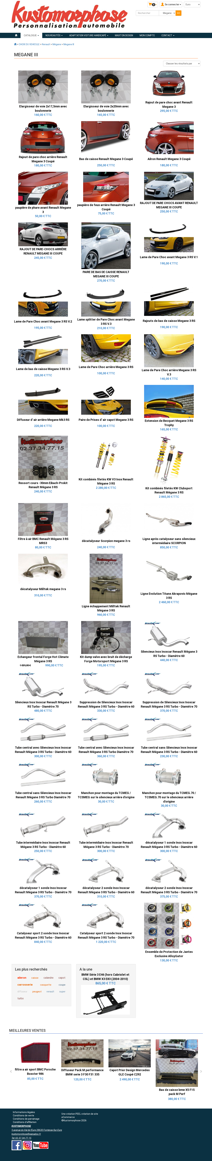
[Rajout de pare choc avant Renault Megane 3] (169, 84)
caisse (34, 977)
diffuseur (22, 991)
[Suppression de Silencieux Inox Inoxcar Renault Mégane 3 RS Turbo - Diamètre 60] (106, 685)
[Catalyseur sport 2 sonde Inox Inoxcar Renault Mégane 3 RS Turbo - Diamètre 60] (43, 916)
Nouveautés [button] (53, 35)
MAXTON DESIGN (124, 35)
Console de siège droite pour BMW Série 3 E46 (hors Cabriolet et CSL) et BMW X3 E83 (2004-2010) (105, 1013)
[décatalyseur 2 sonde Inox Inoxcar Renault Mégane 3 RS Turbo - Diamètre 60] (106, 871)
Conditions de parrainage (26, 1118)
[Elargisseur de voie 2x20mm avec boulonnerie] (106, 86)
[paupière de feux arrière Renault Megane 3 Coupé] (106, 186)
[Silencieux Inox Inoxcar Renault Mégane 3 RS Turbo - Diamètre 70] (43, 685)
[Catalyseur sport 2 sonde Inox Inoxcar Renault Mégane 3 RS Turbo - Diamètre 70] (106, 916)
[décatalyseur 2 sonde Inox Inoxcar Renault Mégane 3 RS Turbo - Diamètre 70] (169, 871)
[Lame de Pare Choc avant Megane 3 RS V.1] (169, 237)
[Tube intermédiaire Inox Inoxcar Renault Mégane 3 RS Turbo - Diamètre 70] (106, 825)
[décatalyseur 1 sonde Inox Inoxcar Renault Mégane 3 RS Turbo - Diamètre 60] (169, 825)
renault (50, 991)
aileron (21, 977)
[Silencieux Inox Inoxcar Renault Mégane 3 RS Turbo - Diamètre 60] (169, 634)
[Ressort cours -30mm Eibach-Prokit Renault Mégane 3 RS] (43, 457)
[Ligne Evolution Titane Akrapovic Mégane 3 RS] (169, 572)
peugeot (37, 991)
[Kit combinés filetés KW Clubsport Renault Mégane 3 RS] (169, 460)
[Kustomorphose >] (15, 44)
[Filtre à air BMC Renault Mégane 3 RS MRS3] (43, 519)
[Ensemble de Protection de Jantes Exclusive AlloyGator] (169, 925)
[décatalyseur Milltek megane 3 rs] (43, 568)
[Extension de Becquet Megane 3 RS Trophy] (169, 401)
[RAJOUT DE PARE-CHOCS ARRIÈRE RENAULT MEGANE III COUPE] (43, 234)
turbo (20, 998)
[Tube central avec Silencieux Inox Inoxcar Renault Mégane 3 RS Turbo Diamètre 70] (106, 730)
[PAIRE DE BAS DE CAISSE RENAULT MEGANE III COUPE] (106, 245)
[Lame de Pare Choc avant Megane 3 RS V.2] (43, 301)
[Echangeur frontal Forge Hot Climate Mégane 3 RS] (43, 637)
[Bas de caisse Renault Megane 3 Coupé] (106, 137)
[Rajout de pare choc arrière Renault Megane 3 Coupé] (43, 137)
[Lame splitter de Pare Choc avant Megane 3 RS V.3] (106, 301)
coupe (62, 984)
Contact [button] (167, 35)
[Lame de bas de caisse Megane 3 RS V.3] (43, 349)
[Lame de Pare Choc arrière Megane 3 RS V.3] (169, 350)
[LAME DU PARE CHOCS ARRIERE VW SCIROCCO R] (35, 1053)
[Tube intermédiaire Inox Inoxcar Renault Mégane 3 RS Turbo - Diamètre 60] (43, 825)
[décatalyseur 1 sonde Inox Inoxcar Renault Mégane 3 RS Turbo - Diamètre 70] (43, 871)
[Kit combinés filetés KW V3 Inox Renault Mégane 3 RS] (106, 455)
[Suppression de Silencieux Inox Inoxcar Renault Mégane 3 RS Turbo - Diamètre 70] (169, 685)
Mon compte (147, 35)
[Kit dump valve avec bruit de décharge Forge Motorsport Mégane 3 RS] (106, 637)
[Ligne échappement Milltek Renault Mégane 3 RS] (106, 578)
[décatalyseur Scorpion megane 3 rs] (106, 519)
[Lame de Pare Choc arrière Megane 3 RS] (106, 348)
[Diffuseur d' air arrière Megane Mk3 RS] (43, 399)
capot (61, 977)
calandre (48, 977)
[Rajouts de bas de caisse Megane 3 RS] (169, 301)
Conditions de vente (23, 1115)
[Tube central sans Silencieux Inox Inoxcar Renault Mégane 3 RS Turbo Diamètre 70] (43, 776)
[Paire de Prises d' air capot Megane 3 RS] (106, 399)
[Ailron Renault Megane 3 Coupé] (169, 137)
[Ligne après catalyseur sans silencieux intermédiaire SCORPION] (169, 519)
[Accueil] (16, 35)
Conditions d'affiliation (24, 1122)
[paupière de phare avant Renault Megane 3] (43, 188)
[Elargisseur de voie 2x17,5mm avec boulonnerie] (43, 86)
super (62, 991)
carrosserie (25, 984)
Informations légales (24, 1112)
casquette (45, 984)
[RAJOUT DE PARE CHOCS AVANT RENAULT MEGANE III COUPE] (169, 185)
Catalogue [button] (30, 35)
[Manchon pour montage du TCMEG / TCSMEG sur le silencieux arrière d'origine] (106, 776)
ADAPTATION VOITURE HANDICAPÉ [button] (88, 35)
